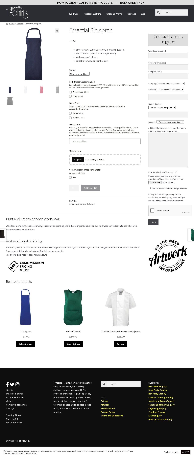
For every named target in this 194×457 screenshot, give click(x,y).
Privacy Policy (108, 412)
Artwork (105, 404)
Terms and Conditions (112, 415)
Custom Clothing (92, 13)
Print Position (108, 408)
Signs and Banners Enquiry (161, 404)
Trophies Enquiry (156, 412)
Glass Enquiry (155, 415)
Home (11, 23)
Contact (131, 13)
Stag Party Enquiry (157, 390)
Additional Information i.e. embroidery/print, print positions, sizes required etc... (167, 130)
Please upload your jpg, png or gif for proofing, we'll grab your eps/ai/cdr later (165, 177)
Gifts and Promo (114, 13)
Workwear (74, 13)
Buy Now (121, 344)
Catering (91, 204)
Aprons (20, 23)
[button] (57, 30)
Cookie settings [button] (171, 452)
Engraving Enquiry (157, 408)
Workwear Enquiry (157, 386)
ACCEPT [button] (185, 452)
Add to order (90, 187)
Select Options (25, 344)
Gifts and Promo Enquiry (160, 419)
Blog (143, 13)
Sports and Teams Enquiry (161, 401)
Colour (72, 69)
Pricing (104, 401)
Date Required (154, 172)
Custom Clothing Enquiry (160, 397)
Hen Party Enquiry (157, 393)
